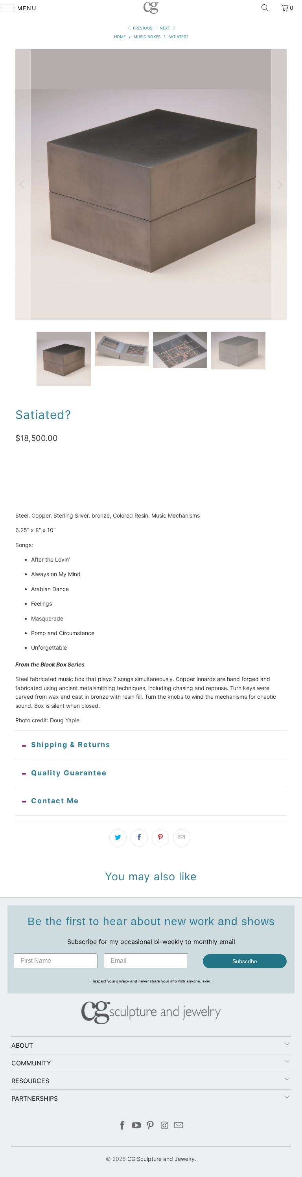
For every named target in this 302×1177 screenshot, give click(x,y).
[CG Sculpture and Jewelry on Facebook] (123, 1126)
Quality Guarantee (69, 773)
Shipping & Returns (70, 744)
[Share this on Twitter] (118, 837)
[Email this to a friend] (181, 837)
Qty (19, 479)
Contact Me (55, 801)
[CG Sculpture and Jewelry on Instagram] (165, 1126)
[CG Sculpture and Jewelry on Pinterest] (151, 1126)
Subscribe (244, 961)
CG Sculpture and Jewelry (161, 1158)
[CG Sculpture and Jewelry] (151, 8)
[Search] (265, 8)
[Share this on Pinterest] (160, 837)
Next (165, 28)
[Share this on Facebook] (139, 837)
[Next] (279, 184)
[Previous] (23, 184)
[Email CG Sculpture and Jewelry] (179, 1126)
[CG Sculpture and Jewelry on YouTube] (136, 1126)
